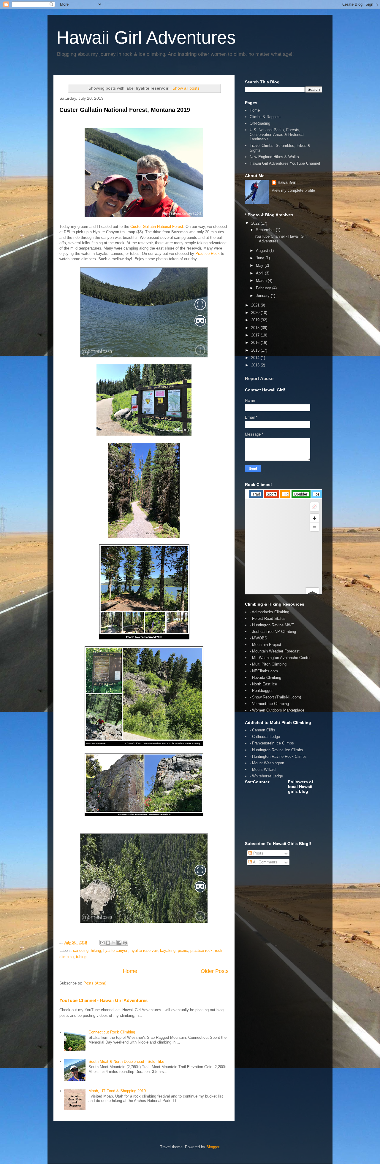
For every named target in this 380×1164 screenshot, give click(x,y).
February (264, 288)
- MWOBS (258, 638)
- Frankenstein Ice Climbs (272, 743)
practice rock (201, 950)
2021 (256, 305)
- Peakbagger (261, 690)
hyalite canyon (115, 950)
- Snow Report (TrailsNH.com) (275, 697)
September (266, 230)
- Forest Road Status (268, 618)
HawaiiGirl (287, 182)
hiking (96, 950)
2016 (256, 342)
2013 (256, 365)
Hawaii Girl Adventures (146, 37)
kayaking (167, 950)
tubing (81, 957)
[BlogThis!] (108, 943)
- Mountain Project (265, 644)
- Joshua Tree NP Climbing (273, 631)
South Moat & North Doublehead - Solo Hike (126, 1061)
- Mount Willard (263, 769)
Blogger (212, 1147)
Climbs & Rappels (265, 117)
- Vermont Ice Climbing (269, 703)
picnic (183, 950)
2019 (256, 320)
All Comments (264, 862)
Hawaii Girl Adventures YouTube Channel (285, 163)
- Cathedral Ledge (265, 736)
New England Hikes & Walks (274, 157)
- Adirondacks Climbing (269, 612)
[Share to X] (114, 943)
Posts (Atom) (94, 983)
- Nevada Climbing (265, 677)
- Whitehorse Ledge (266, 776)
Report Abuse (259, 378)
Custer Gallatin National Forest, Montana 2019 (124, 110)
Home (130, 971)
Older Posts (215, 971)
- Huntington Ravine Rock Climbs (278, 756)
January (263, 295)
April (260, 273)
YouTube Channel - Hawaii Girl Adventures (103, 1000)
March (262, 280)
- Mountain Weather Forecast (275, 651)
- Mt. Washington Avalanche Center (280, 657)
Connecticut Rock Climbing (111, 1032)
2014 (256, 357)
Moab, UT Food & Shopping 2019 (117, 1091)
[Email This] (102, 943)
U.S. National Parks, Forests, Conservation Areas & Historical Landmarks (277, 134)
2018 (256, 327)
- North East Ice (263, 684)
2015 (256, 350)
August (262, 250)
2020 (256, 312)
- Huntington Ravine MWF (272, 625)
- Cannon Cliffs (262, 730)
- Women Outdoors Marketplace (277, 710)
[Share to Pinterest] (125, 943)
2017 (256, 335)
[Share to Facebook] (119, 943)
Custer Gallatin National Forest (156, 226)
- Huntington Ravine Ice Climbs (276, 750)
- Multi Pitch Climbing (268, 664)
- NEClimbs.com (264, 671)
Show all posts (186, 88)
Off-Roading (260, 123)
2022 (256, 223)
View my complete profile (293, 190)
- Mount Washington (267, 763)
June (260, 258)
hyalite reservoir (144, 950)
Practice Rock (207, 253)
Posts (257, 853)
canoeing (80, 950)
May (260, 265)
